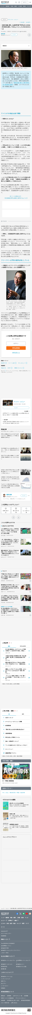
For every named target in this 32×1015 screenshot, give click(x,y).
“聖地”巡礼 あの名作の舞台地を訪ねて (14, 729)
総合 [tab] (9, 646)
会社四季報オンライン (6, 945)
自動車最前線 (8, 733)
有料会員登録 (16, 348)
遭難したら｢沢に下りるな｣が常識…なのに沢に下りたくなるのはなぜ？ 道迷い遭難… (15, 670)
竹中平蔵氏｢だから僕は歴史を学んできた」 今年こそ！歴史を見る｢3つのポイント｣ (10, 450)
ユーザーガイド (4, 985)
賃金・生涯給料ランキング (12, 741)
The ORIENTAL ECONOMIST (8, 943)
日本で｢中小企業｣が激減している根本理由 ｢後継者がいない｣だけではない (10, 457)
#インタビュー (21, 363)
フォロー (14, 34)
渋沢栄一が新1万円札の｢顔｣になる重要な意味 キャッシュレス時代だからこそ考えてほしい (10, 471)
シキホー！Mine (4, 952)
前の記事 (22, 22)
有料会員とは (16, 352)
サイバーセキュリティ (6, 933)
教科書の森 (3, 968)
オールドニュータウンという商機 (13, 721)
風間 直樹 (3, 33)
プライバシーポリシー (20, 998)
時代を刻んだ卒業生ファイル (12, 737)
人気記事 (5, 643)
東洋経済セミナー (20, 964)
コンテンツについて (5, 978)
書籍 (16, 920)
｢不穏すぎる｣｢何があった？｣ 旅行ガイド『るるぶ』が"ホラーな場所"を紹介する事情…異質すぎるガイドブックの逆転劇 (10, 576)
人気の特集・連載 (8, 711)
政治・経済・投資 (11, 923)
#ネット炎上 (5, 792)
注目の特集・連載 (7, 760)
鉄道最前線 (8, 725)
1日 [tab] (9, 714)
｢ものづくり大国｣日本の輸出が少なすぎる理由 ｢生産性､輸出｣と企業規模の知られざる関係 (10, 486)
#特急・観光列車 (21, 792)
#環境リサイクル (18, 367)
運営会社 (3, 995)
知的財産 (3, 1000)
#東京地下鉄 (13, 792)
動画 (24, 6)
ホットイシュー (9, 749)
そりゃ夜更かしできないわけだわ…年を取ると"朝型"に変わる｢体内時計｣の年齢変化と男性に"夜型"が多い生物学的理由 (10, 598)
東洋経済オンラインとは (6, 976)
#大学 (9, 367)
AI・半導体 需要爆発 (8, 781)
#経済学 (3, 363)
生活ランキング (9, 717)
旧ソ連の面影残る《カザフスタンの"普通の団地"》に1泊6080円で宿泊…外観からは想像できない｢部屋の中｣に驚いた (10, 611)
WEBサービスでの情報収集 (7, 998)
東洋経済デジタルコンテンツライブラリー (10, 950)
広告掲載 (26, 995)
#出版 (2, 367)
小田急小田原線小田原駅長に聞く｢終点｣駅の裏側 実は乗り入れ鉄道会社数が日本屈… (15, 657)
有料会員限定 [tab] (23, 646)
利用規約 (3, 988)
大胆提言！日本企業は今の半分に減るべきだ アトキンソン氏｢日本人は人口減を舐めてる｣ (10, 478)
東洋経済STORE (5, 948)
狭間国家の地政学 (14, 824)
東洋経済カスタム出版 (21, 966)
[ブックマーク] (29, 35)
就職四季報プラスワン (10, 753)
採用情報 (9, 995)
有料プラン (3, 981)
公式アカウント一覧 (17, 995)
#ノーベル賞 (11, 363)
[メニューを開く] (30, 2)
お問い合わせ (14, 1002)
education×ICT (4, 931)
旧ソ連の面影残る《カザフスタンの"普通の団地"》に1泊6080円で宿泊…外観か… (15, 650)
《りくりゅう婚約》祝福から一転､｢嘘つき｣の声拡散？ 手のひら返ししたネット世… (15, 677)
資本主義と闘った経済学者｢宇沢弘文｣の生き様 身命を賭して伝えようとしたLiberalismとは (16, 27)
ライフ (4, 19)
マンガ (29, 6)
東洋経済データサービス (6, 964)
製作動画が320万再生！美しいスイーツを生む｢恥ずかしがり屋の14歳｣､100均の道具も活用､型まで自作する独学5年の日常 (10, 587)
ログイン (25, 2)
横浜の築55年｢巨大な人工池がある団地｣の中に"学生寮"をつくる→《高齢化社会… (15, 663)
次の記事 (28, 22)
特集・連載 (14, 6)
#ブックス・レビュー (13, 19)
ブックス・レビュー (19, 401)
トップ (2, 6)
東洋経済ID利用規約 (25, 1000)
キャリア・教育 (20, 923)
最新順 (7, 6)
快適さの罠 (12, 813)
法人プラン (3, 983)
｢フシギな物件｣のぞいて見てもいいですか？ (16, 745)
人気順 (20, 6)
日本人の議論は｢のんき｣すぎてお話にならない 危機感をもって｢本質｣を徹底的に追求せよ (10, 435)
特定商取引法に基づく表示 (13, 1000)
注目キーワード (6, 788)
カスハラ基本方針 (5, 1002)
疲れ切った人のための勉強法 (17, 803)
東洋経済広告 (4, 966)
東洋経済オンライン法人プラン (8, 960)
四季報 (10, 920)
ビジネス (3, 923)
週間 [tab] (23, 714)
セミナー (3, 920)
